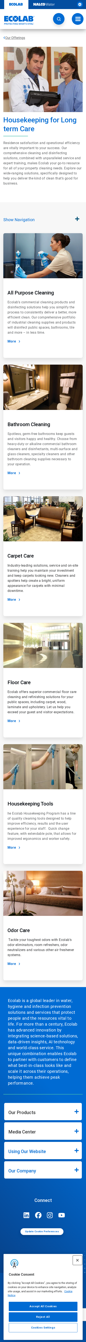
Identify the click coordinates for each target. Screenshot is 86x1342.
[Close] (77, 1260)
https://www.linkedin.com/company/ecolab (26, 1215)
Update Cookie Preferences (42, 1231)
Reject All (43, 1316)
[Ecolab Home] (17, 20)
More (12, 341)
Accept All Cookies (43, 1306)
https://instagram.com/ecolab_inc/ (50, 1215)
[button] (58, 19)
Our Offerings (15, 38)
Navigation (19, 219)
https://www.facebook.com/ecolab (38, 1215)
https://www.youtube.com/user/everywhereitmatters (61, 1215)
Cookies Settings (43, 1327)
